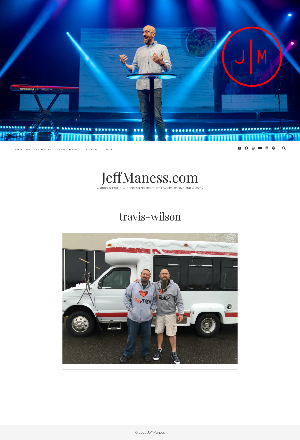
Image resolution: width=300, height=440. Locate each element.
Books (90, 149)
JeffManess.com (150, 177)
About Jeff (22, 149)
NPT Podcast (44, 149)
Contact (109, 149)
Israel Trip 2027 (69, 149)
